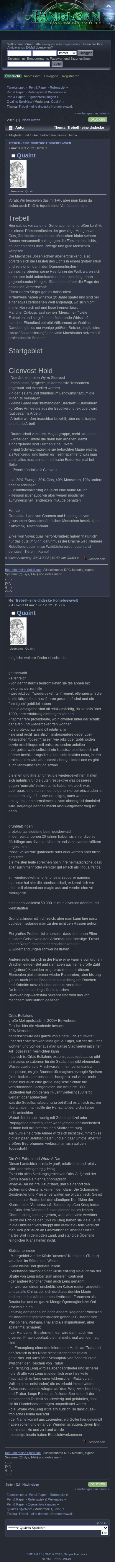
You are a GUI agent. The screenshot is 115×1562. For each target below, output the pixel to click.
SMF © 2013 (53, 1554)
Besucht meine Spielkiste (23, 569)
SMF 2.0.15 (34, 1554)
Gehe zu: (102, 1523)
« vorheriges (84, 113)
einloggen (48, 44)
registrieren (71, 44)
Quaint (55, 101)
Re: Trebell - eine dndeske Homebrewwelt (43, 600)
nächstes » (101, 113)
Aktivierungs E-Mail (21, 47)
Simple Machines (75, 1554)
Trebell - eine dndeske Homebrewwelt (40, 143)
